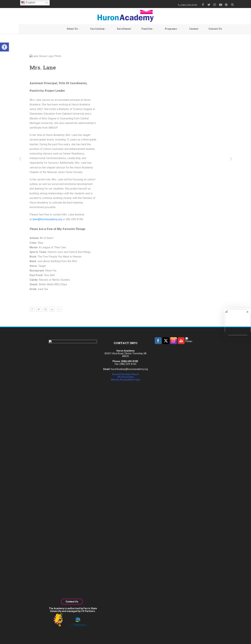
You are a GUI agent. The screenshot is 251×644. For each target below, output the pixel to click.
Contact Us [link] (215, 28)
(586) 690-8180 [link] (129, 361)
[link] (4, 47)
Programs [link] (171, 28)
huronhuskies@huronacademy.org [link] (129, 369)
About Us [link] (72, 28)
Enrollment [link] (124, 28)
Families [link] (146, 28)
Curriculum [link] (97, 28)
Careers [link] (193, 28)
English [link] (30, 2)
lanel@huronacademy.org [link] (47, 219)
